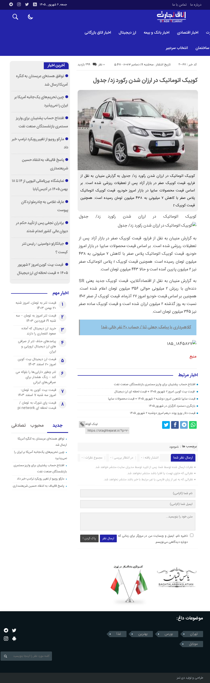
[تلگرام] (11, 4)
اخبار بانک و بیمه (156, 32)
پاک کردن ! (89, 538)
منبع (193, 356)
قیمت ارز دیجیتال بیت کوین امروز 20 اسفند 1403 (37, 361)
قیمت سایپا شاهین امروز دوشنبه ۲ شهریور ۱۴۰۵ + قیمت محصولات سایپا (151, 398)
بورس (169, 634)
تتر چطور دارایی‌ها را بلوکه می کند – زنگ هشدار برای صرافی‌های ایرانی (36, 377)
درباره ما (195, 5)
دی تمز (181, 677)
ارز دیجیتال (127, 32)
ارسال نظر (108, 538)
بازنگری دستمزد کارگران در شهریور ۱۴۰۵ (172, 406)
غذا (118, 634)
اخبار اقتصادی (187, 32)
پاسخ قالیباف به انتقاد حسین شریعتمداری (38, 485)
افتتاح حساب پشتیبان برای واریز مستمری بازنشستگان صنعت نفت (154, 384)
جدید (57, 426)
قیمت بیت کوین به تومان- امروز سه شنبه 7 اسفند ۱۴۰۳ (37, 392)
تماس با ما (179, 5)
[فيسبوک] (175, 425)
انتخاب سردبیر (177, 48)
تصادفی (18, 426)
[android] (14, 638)
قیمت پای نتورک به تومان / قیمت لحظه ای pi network (37, 405)
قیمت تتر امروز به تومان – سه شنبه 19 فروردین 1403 (36, 318)
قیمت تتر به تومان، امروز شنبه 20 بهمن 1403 (36, 305)
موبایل (193, 644)
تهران (194, 634)
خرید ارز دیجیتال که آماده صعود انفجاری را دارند (39, 331)
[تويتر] (27, 4)
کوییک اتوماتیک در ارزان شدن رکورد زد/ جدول (145, 80)
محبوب (37, 426)
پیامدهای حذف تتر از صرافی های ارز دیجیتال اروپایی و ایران (37, 346)
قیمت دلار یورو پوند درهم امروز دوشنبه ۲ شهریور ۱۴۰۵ (162, 413)
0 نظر (101, 64)
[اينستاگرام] (19, 4)
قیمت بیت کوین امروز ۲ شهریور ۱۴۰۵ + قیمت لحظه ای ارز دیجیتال (154, 391)
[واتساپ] (193, 425)
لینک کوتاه (91, 424)
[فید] (35, 4)
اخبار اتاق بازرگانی (98, 32)
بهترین (143, 634)
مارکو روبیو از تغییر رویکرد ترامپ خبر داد (40, 478)
